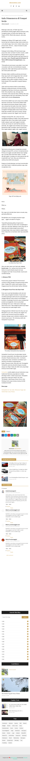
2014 (15, 651)
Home (3, 15)
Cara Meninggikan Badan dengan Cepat (18, 477)
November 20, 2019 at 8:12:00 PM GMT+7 (13, 541)
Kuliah (3, 733)
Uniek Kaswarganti (11, 491)
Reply (7, 504)
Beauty (24, 723)
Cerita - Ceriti (15, 725)
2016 (15, 646)
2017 (15, 644)
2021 (15, 634)
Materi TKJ (4, 735)
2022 (15, 631)
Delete (10, 504)
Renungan (23, 738)
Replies (8, 506)
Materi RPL (24, 733)
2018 (15, 641)
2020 (15, 636)
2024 (15, 626)
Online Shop (11, 735)
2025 (15, 624)
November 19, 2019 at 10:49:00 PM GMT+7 (13, 492)
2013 (15, 654)
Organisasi (18, 735)
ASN (20, 723)
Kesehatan (17, 730)
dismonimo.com (15, 3)
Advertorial (4, 723)
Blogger (3, 725)
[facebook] (11, 6)
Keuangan (24, 730)
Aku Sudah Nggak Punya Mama (11, 693)
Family (16, 728)
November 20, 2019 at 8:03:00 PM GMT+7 (13, 511)
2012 (15, 656)
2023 (15, 629)
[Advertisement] (15, 594)
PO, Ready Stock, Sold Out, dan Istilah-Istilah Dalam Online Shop (18, 705)
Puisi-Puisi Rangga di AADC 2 (15, 710)
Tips (21, 740)
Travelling (4, 742)
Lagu (13, 733)
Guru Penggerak (5, 730)
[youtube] (19, 6)
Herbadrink (5, 372)
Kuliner (8, 733)
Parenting (24, 735)
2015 (15, 649)
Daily (21, 725)
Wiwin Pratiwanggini (11, 539)
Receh (10, 738)
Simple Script (10, 740)
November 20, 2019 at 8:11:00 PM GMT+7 (13, 526)
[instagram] (16, 6)
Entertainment (5, 728)
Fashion (21, 728)
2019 (15, 639)
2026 (15, 621)
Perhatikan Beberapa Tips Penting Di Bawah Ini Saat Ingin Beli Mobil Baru (18, 463)
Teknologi (16, 740)
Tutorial (10, 742)
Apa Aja (16, 723)
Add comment (9, 555)
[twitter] (13, 6)
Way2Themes (14, 757)
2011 (15, 659)
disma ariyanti (5, 24)
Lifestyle (6, 15)
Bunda (8, 725)
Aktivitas (11, 723)
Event (11, 728)
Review (3, 740)
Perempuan (4, 738)
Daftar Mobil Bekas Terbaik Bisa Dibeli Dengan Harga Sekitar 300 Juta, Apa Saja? (18, 471)
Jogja (12, 730)
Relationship (16, 738)
